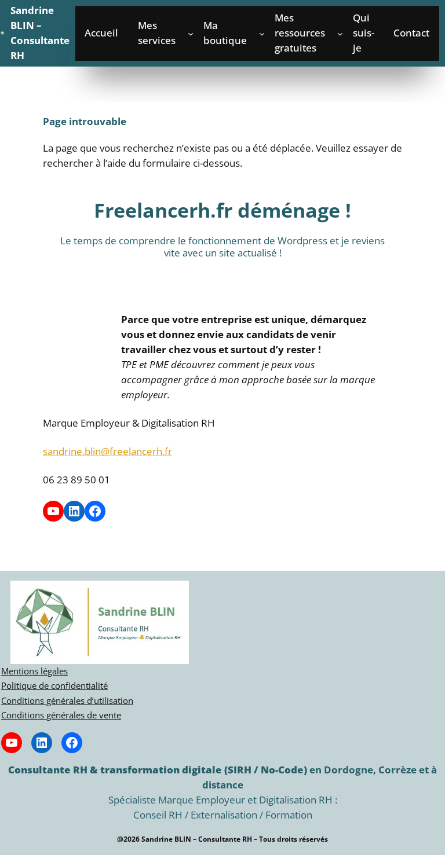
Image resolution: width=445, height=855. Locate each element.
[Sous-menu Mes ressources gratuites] (340, 33)
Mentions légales (34, 671)
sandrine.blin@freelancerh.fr (107, 451)
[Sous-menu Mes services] (191, 33)
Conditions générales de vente (61, 715)
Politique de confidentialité (54, 685)
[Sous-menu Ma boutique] (262, 33)
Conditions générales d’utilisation (67, 700)
